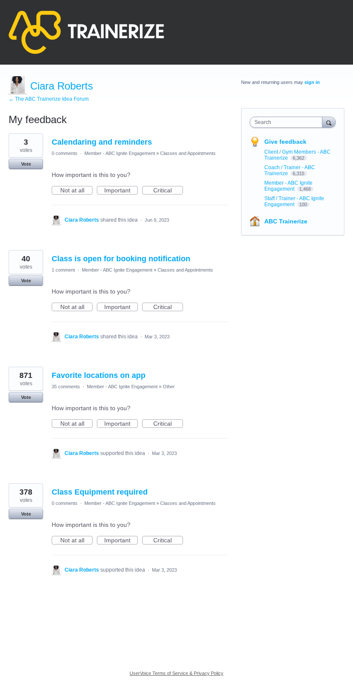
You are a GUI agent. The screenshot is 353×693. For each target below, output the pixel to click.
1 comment (63, 269)
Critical (168, 191)
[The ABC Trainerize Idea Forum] (86, 32)
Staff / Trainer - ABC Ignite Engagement (294, 201)
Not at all (76, 191)
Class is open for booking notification (121, 258)
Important (121, 191)
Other (169, 386)
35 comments (66, 386)
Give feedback (285, 141)
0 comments (64, 153)
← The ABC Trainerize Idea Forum (49, 99)
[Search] (329, 122)
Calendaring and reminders (102, 142)
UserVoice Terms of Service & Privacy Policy (176, 673)
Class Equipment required (100, 492)
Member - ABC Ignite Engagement (119, 153)
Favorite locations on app (99, 375)
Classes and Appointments (188, 153)
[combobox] (288, 122)
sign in (312, 82)
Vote (26, 164)
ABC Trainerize (285, 221)
